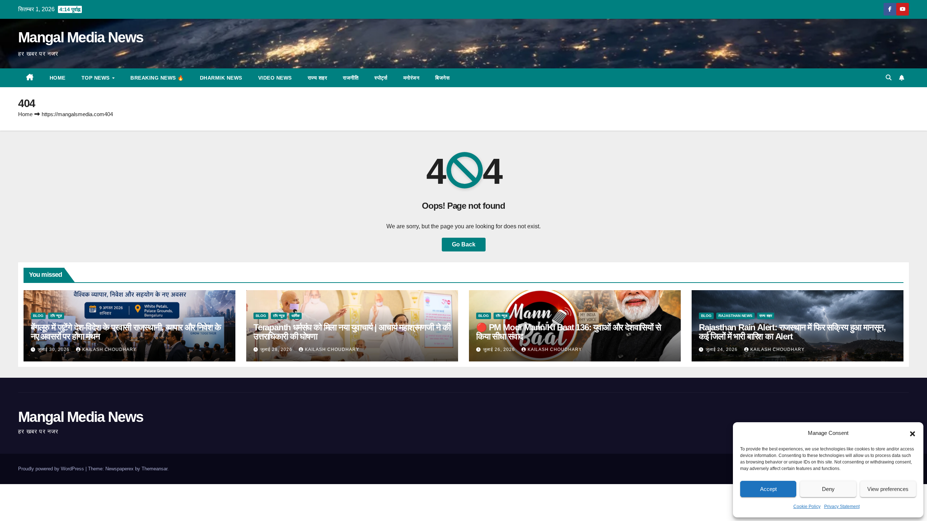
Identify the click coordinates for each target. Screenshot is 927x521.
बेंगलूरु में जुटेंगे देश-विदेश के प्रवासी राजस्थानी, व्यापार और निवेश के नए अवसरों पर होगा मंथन (126, 331)
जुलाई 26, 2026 (499, 349)
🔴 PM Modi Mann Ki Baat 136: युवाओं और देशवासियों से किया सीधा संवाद (568, 331)
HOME (58, 78)
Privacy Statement (842, 506)
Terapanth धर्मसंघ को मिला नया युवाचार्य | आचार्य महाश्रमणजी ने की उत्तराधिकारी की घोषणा (351, 331)
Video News (275, 78)
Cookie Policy (807, 506)
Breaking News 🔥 (157, 78)
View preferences (888, 489)
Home (25, 114)
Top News (96, 78)
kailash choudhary (109, 349)
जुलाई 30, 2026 (54, 349)
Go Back (463, 244)
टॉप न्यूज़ (56, 316)
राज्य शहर (317, 78)
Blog (38, 316)
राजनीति (350, 78)
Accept (768, 489)
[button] (912, 433)
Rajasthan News (735, 316)
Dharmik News (221, 78)
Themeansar (154, 468)
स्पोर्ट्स (380, 78)
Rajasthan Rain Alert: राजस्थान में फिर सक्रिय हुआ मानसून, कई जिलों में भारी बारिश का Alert (792, 331)
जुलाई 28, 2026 (277, 349)
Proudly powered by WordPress (51, 468)
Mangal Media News (80, 37)
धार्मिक (295, 316)
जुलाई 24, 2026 (722, 349)
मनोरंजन (411, 78)
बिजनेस (442, 78)
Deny (828, 489)
